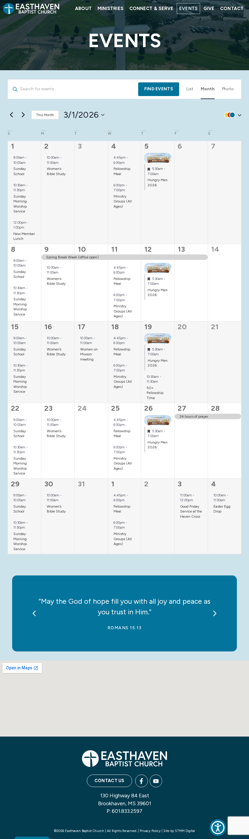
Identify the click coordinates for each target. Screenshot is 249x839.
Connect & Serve (151, 8)
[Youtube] (156, 781)
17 (81, 326)
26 (148, 408)
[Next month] (23, 115)
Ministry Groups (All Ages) (123, 201)
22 (15, 408)
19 (148, 326)
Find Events (158, 88)
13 (181, 249)
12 (148, 249)
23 (48, 408)
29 (15, 483)
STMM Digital (185, 831)
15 (15, 326)
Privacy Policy (150, 831)
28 (215, 408)
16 (48, 326)
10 (82, 249)
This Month (45, 115)
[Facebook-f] (141, 781)
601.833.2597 (127, 811)
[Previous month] (11, 115)
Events (188, 8)
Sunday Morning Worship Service (20, 306)
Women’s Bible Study (56, 171)
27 (182, 408)
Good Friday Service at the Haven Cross (191, 511)
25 (115, 408)
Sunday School (19, 171)
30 (48, 483)
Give (208, 8)
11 (114, 249)
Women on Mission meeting (89, 354)
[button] (231, 115)
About (83, 8)
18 (115, 326)
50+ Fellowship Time (155, 393)
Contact (232, 8)
